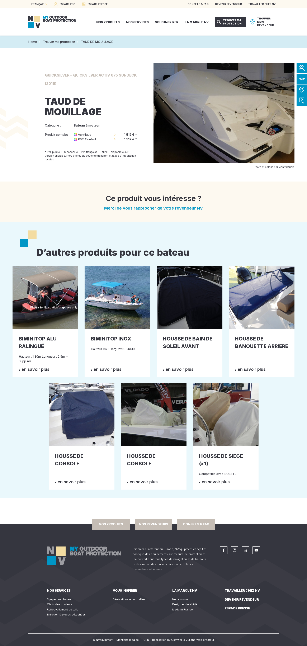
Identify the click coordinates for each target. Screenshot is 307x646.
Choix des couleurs (59, 604)
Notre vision (180, 599)
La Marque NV (184, 590)
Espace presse (237, 608)
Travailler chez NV (242, 590)
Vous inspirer (125, 590)
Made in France (182, 609)
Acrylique (84, 135)
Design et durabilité (185, 604)
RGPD (145, 639)
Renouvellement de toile (62, 609)
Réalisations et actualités (129, 599)
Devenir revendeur (242, 599)
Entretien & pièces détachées (66, 614)
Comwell (177, 639)
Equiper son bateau (59, 599)
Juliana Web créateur (200, 639)
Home (32, 42)
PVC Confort (87, 139)
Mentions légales (128, 639)
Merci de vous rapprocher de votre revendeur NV (153, 208)
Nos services (59, 590)
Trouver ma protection (59, 42)
